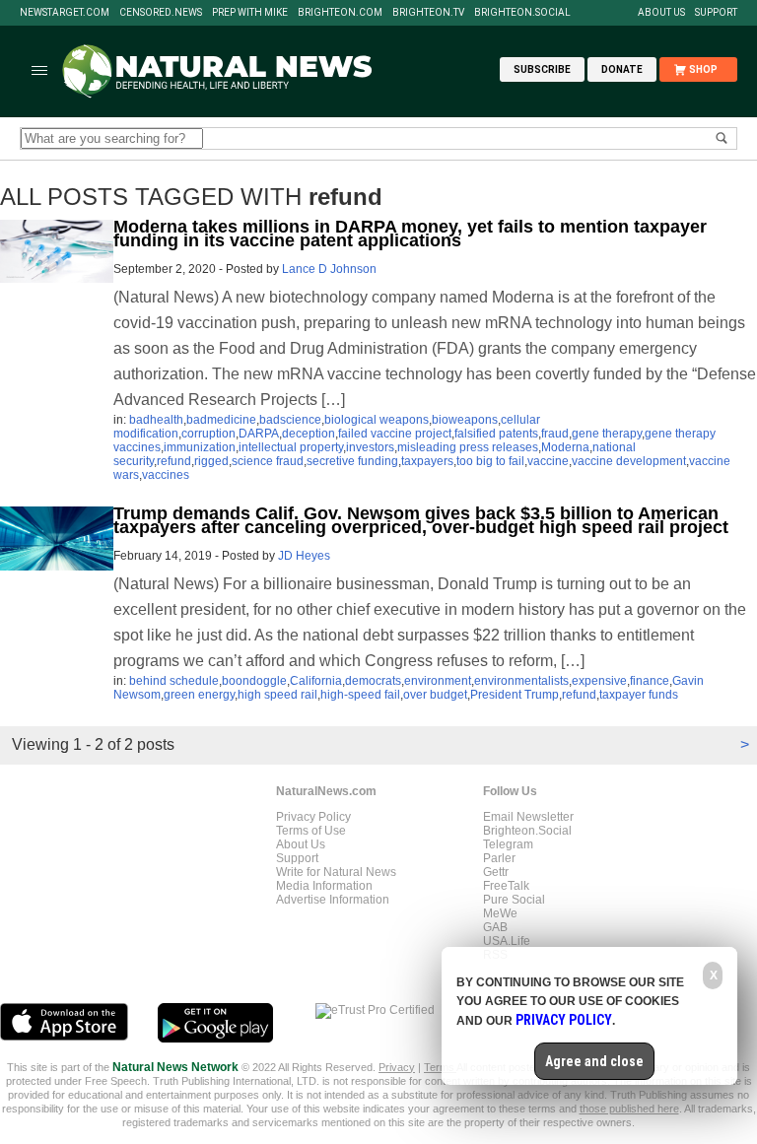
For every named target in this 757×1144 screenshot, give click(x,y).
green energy (199, 695)
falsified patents (496, 433)
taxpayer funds (638, 695)
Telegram (508, 844)
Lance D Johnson (329, 269)
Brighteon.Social (522, 13)
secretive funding (352, 461)
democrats (373, 681)
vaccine (548, 461)
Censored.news (160, 13)
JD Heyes (304, 556)
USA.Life (506, 941)
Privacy (396, 1067)
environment (437, 681)
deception (308, 433)
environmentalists (521, 681)
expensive (599, 681)
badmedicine (221, 420)
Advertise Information (332, 900)
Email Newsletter (528, 817)
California (316, 681)
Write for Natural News (336, 872)
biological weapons (376, 420)
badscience (290, 420)
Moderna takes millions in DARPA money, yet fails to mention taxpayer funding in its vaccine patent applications (410, 233)
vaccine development (629, 461)
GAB (495, 927)
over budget (435, 695)
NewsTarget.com (64, 13)
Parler (499, 858)
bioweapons (465, 420)
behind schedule (174, 681)
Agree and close (594, 1061)
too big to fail (490, 461)
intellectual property (291, 447)
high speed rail (277, 695)
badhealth (156, 420)
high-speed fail (360, 695)
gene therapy (607, 433)
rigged (211, 461)
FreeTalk (506, 886)
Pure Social (514, 900)
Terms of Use (311, 831)
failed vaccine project (394, 433)
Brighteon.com (340, 13)
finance (649, 681)
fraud (555, 433)
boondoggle (254, 681)
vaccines (165, 475)
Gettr (496, 872)
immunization (200, 447)
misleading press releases (467, 447)
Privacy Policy (313, 817)
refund (174, 461)
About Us (661, 13)
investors (370, 447)
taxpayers (427, 461)
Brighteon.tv (428, 13)
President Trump (514, 695)
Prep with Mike (250, 13)
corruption (208, 433)
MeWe (500, 913)
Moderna (565, 447)
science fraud (268, 461)
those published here (629, 1108)
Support (716, 13)
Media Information (324, 886)
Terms (440, 1067)
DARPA (259, 433)
